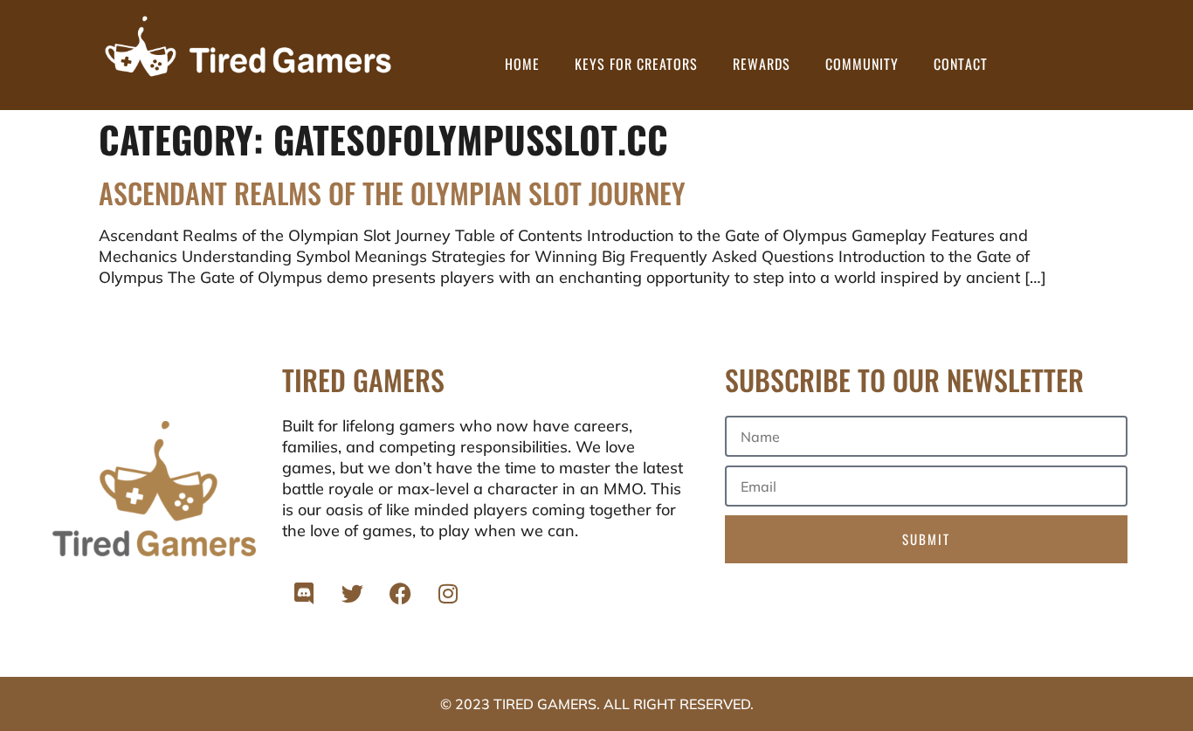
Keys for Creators (636, 63)
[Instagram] (448, 594)
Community (862, 63)
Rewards (761, 63)
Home (522, 63)
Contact (961, 63)
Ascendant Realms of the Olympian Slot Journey (392, 192)
